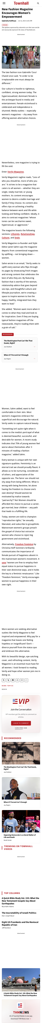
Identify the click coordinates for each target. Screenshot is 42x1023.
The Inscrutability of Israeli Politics (19, 913)
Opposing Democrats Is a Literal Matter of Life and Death (20, 836)
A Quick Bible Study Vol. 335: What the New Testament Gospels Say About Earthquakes (20, 901)
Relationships (28, 234)
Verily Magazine (16, 171)
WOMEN (4, 689)
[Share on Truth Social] (8, 680)
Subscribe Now (21, 728)
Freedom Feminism (24, 544)
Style (17, 237)
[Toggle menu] (4, 3)
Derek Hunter (8, 840)
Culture (5, 237)
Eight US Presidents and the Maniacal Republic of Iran (20, 924)
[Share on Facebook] (13, 680)
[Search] (38, 3)
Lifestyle (15, 234)
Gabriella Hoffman (9, 21)
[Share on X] (3, 680)
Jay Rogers (7, 805)
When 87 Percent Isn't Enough (15, 802)
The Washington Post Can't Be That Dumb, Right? (20, 768)
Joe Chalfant (7, 772)
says (4, 562)
